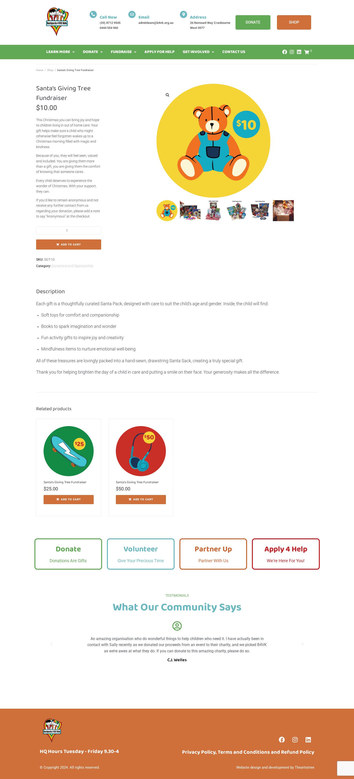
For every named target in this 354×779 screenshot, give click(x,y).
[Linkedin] (308, 740)
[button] (167, 95)
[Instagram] (292, 52)
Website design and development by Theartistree (275, 767)
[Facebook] (284, 52)
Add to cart (71, 244)
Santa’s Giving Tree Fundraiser (65, 482)
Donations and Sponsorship (72, 266)
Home (39, 70)
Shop (50, 70)
